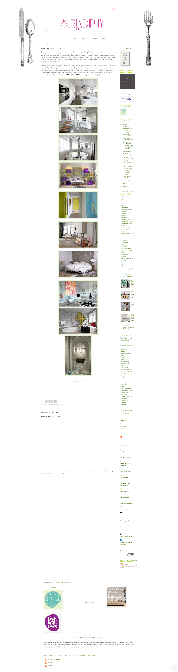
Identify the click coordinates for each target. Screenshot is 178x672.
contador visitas (124, 340)
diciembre (126, 181)
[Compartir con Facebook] (53, 401)
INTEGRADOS (127, 151)
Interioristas (124, 242)
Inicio (79, 471)
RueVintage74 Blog (126, 503)
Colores (123, 211)
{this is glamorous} (126, 536)
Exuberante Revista (126, 371)
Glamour (123, 236)
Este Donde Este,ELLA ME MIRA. (128, 159)
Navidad (123, 256)
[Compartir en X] (51, 401)
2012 (123, 124)
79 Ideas (123, 420)
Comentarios (126, 568)
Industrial (124, 240)
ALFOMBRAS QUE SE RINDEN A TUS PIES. (128, 147)
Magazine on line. (126, 248)
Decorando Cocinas (126, 221)
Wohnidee (124, 404)
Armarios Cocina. (126, 201)
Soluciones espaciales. (127, 269)
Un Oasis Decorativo (132, 282)
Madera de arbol (132, 304)
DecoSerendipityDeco (54, 659)
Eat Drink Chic (124, 446)
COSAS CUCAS (127, 166)
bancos (123, 203)
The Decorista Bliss (126, 515)
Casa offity (124, 359)
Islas (122, 244)
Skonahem (124, 400)
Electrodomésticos (126, 223)
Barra (122, 205)
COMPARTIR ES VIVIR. (127, 177)
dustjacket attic (125, 440)
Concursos (124, 215)
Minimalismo (124, 254)
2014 (123, 186)
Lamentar (124, 384)
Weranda (124, 402)
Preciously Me (124, 497)
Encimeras (124, 225)
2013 (123, 183)
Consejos (124, 217)
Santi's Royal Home (126, 509)
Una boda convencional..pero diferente (126, 528)
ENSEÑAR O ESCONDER (127, 135)
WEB (103, 38)
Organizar (124, 260)
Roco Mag (124, 394)
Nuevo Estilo (124, 392)
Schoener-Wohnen (126, 396)
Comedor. (124, 213)
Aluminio (123, 197)
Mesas (123, 252)
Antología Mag (125, 353)
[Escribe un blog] (49, 401)
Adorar (123, 351)
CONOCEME (84, 38)
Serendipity (124, 262)
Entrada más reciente (48, 471)
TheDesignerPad (125, 521)
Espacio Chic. (125, 229)
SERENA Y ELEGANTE (127, 173)
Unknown (50, 662)
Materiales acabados (127, 250)
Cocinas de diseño (60, 404)
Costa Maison (125, 361)
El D (122, 365)
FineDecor (124, 373)
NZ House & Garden (127, 390)
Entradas (125, 564)
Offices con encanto (127, 258)
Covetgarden (125, 363)
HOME (75, 38)
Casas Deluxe (51, 404)
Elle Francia (124, 367)
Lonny (123, 386)
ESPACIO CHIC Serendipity (127, 131)
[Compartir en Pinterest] (55, 401)
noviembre (126, 128)
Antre (122, 355)
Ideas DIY (124, 238)
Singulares (124, 398)
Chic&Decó (123, 434)
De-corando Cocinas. (127, 219)
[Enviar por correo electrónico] (46, 401)
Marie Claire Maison (126, 388)
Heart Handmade (125, 457)
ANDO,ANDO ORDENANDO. (128, 139)
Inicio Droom (124, 378)
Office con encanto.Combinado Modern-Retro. (127, 327)
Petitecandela (124, 491)
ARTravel (124, 349)
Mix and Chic (124, 477)
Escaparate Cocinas (127, 227)
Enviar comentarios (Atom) (56, 473)
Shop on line (125, 264)
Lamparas (124, 246)
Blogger (99, 637)
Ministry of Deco (125, 471)
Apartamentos (125, 199)
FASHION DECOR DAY (127, 234)
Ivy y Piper (124, 382)
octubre (125, 126)
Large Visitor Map (89, 602)
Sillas (122, 267)
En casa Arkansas (126, 369)
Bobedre (123, 357)
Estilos (123, 232)
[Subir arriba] (174, 667)
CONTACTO (95, 38)
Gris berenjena (124, 451)
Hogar (123, 376)
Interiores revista (126, 380)
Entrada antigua (109, 471)
